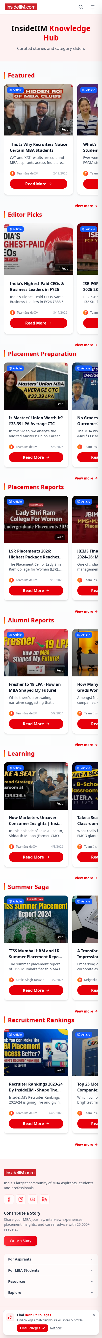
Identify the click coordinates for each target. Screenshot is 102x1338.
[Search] (80, 6)
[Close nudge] (94, 1315)
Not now (55, 1328)
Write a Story (20, 1240)
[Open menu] (92, 6)
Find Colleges (30, 1328)
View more (84, 205)
